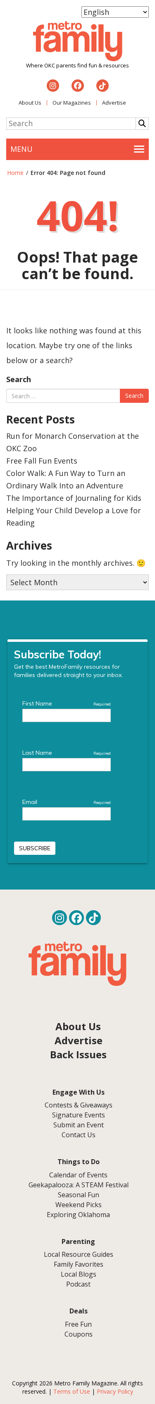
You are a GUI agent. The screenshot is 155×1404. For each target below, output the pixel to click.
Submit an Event (78, 1124)
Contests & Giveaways (78, 1105)
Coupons (78, 1334)
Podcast (78, 1284)
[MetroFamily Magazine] (77, 41)
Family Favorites (78, 1264)
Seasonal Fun (78, 1194)
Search (18, 379)
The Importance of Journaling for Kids (73, 498)
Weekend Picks (78, 1204)
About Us (30, 102)
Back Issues (78, 1054)
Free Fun (78, 1324)
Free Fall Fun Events (41, 461)
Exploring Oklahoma (78, 1214)
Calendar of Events (78, 1174)
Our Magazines (71, 102)
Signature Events (78, 1114)
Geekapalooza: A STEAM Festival (79, 1184)
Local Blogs (78, 1274)
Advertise (114, 102)
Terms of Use (71, 1391)
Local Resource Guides (78, 1254)
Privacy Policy (115, 1391)
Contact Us (78, 1134)
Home (15, 173)
